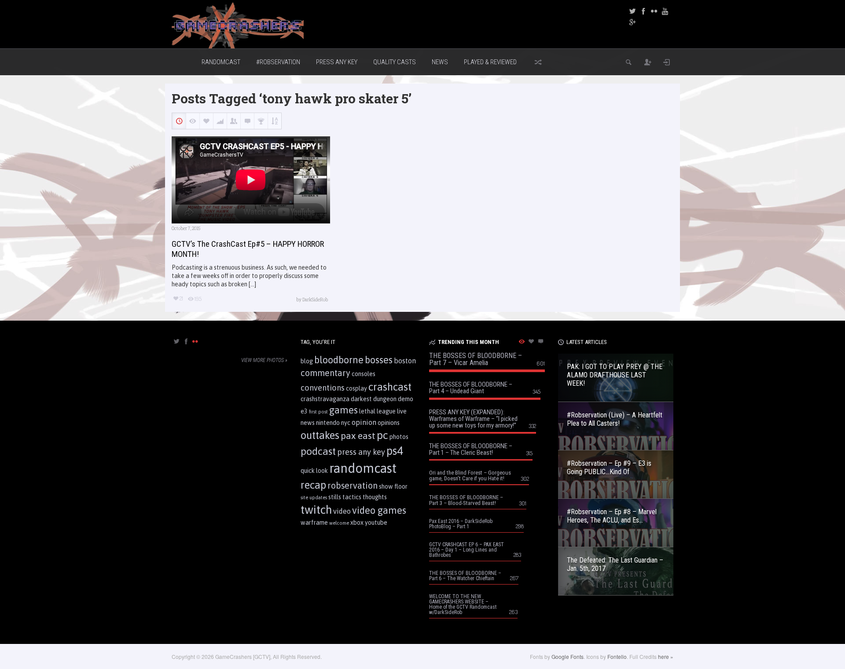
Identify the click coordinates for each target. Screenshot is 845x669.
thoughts (375, 497)
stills (334, 497)
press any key (361, 452)
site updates (314, 497)
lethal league (377, 411)
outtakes (320, 435)
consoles (363, 373)
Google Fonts (567, 656)
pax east (358, 435)
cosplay (356, 388)
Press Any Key (336, 62)
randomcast (363, 468)
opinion (364, 422)
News (440, 62)
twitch (316, 509)
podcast (318, 451)
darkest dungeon (374, 398)
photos (398, 436)
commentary (325, 373)
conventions (323, 387)
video (342, 511)
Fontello (617, 656)
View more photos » (264, 360)
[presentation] (176, 342)
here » (665, 656)
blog (307, 361)
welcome (339, 523)
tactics (351, 497)
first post (318, 411)
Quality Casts (394, 62)
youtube (376, 522)
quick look (314, 470)
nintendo (328, 422)
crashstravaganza (325, 398)
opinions (389, 422)
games (343, 410)
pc (382, 435)
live (402, 411)
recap (313, 485)
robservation (352, 485)
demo (405, 398)
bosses (379, 360)
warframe (314, 522)
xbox (357, 522)
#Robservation (278, 62)
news (308, 422)
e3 (304, 411)
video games (379, 510)
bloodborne (339, 360)
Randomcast (221, 62)
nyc (345, 422)
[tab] (176, 344)
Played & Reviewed (490, 62)
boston (405, 361)
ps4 (394, 450)
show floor (393, 486)
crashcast (389, 387)
